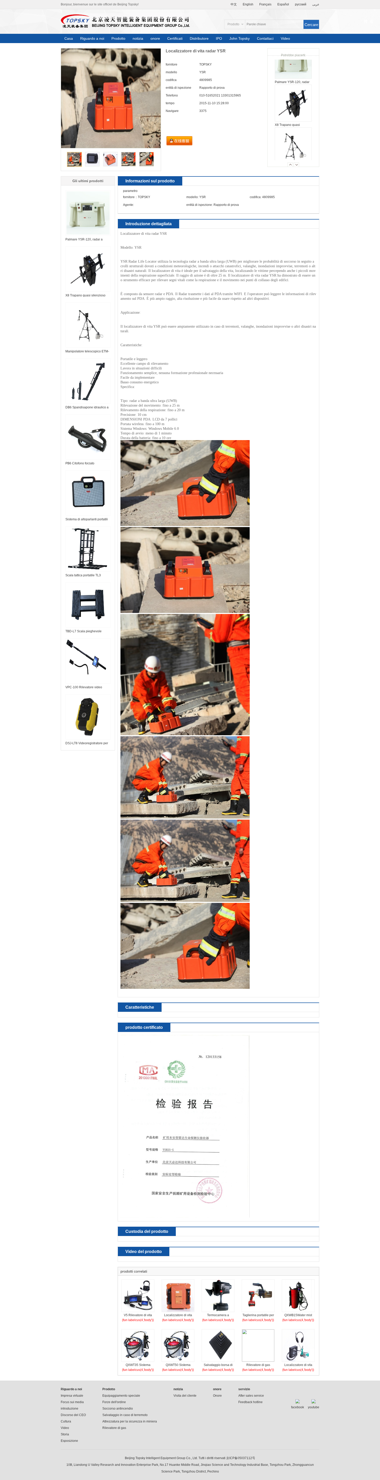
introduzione (69, 1408)
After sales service (251, 1395)
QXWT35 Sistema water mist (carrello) (138, 1365)
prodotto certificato (144, 1027)
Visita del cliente (184, 1395)
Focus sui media (72, 1402)
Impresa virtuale (72, 1395)
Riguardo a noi (92, 38)
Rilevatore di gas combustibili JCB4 (258, 1365)
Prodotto (118, 38)
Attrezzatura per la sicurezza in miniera (129, 1421)
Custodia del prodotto (146, 1231)
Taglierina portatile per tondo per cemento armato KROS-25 (258, 1315)
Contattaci (265, 38)
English (248, 4)
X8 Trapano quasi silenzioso (85, 295)
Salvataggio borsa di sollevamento (218, 1365)
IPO (219, 38)
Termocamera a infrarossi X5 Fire (218, 1315)
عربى (315, 4)
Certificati (175, 38)
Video (285, 38)
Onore (217, 1395)
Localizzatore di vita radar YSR (178, 1315)
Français (265, 4)
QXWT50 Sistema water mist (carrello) (178, 1365)
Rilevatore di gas (114, 1428)
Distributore (199, 38)
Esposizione (69, 1441)
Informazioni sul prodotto (150, 181)
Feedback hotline (250, 1402)
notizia (138, 38)
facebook (297, 1407)
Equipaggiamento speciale (121, 1395)
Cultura (66, 1421)
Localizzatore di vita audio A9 (298, 1365)
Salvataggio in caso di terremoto (125, 1415)
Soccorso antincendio (117, 1408)
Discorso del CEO (73, 1415)
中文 (234, 4)
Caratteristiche (139, 1007)
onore (155, 38)
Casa (68, 38)
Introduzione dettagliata (148, 224)
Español (283, 4)
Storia (65, 1434)
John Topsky (239, 38)
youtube (313, 1407)
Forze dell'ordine (114, 1402)
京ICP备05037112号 (240, 1458)
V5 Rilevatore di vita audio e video (138, 1315)
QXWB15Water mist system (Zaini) (298, 1315)
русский (300, 4)
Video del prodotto (143, 1251)
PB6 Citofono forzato (79, 463)
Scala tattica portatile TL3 (83, 575)
